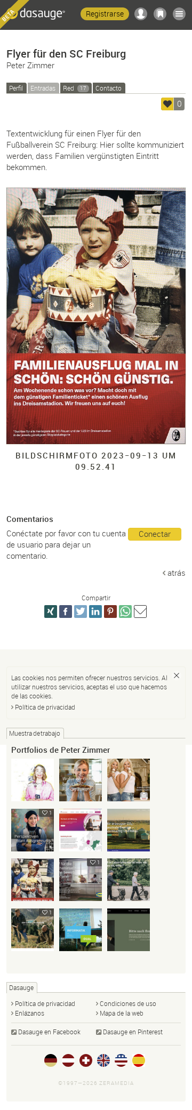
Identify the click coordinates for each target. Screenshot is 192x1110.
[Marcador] (160, 13)
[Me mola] (167, 104)
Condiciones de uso (128, 1003)
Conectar (155, 533)
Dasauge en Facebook (49, 1031)
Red (74, 88)
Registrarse (105, 14)
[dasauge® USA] (121, 1060)
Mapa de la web (121, 1013)
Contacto (108, 88)
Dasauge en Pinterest (133, 1031)
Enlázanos (29, 1013)
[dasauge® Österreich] (68, 1060)
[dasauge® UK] (103, 1060)
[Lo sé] (176, 675)
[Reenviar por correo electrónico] (140, 611)
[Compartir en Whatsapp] (125, 611)
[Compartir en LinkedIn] (95, 611)
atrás (176, 572)
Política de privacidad (45, 707)
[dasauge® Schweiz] (85, 1060)
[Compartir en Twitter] (80, 611)
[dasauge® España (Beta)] (138, 1060)
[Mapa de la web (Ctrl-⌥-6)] (179, 13)
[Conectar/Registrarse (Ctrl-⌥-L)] (140, 13)
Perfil (16, 88)
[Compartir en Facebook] (65, 611)
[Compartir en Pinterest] (110, 611)
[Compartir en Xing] (50, 611)
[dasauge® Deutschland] (50, 1060)
